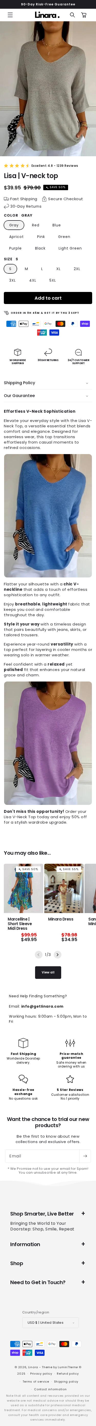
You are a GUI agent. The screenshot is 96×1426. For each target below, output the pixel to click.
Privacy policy (41, 1374)
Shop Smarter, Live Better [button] (42, 1213)
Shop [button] (16, 1263)
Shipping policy (66, 1381)
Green (64, 236)
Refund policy (68, 1374)
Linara (33, 1367)
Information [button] (25, 1244)
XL (58, 268)
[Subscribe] (85, 1156)
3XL (12, 280)
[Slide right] (57, 955)
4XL (32, 280)
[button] (10, 15)
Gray (14, 225)
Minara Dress (60, 919)
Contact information (50, 1389)
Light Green (70, 248)
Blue (56, 225)
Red (35, 225)
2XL (77, 268)
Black (40, 248)
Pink (41, 236)
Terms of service (36, 1381)
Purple (15, 248)
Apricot (16, 236)
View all (48, 972)
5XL (52, 280)
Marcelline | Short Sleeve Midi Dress (20, 924)
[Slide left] (38, 955)
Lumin (68, 1367)
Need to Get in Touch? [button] (38, 1282)
